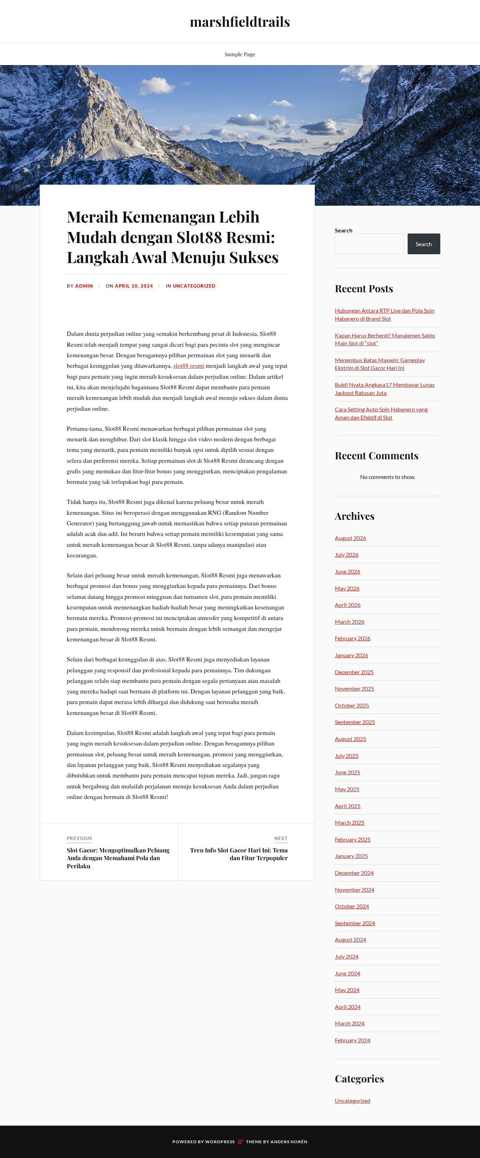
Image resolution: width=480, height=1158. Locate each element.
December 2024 (354, 872)
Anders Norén (289, 1141)
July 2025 (346, 755)
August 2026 (350, 538)
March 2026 (349, 621)
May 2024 (347, 989)
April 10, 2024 (134, 286)
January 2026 (351, 655)
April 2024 (348, 1006)
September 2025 (355, 721)
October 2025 (352, 705)
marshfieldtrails (240, 21)
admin (84, 286)
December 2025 (354, 671)
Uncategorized (194, 286)
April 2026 (348, 604)
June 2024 (347, 973)
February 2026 (352, 638)
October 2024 (352, 906)
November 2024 (354, 889)
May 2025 (347, 789)
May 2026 (347, 588)
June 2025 (347, 772)
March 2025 (349, 822)
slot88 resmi (188, 365)
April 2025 (348, 805)
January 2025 (351, 855)
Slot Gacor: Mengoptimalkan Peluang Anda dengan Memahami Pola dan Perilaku (118, 857)
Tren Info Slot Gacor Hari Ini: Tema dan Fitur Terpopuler (239, 854)
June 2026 (347, 571)
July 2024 (346, 956)
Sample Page (240, 54)
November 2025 (354, 688)
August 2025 (350, 738)
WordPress (220, 1141)
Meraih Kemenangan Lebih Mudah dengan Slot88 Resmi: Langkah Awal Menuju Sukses (173, 236)
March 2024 (349, 1023)
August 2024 (350, 939)
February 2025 (352, 839)
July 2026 (346, 554)
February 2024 (352, 1040)
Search (343, 230)
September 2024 (355, 923)
